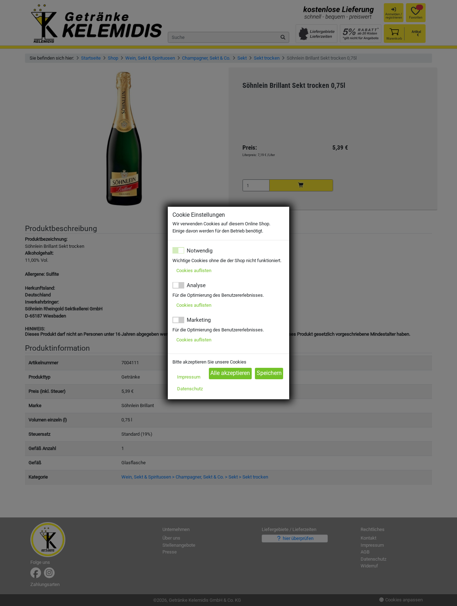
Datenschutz (190, 388)
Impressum (188, 377)
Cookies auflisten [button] (193, 270)
